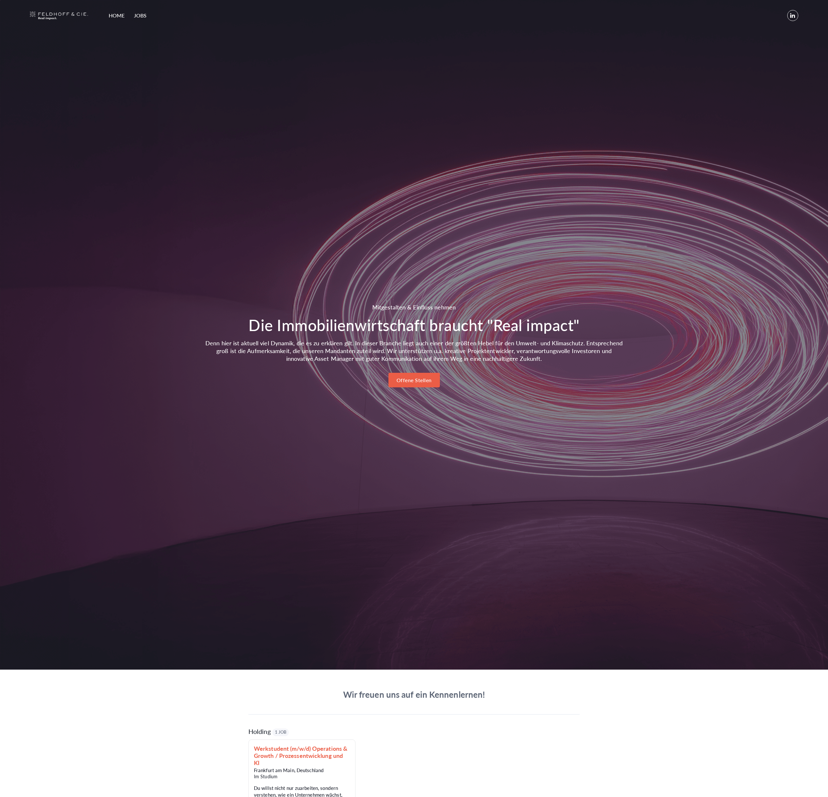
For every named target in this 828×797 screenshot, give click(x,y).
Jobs (140, 15)
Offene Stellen (414, 380)
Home (117, 15)
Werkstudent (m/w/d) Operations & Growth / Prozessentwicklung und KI (300, 756)
